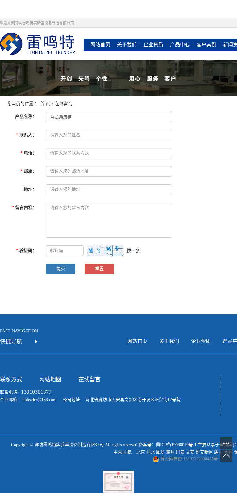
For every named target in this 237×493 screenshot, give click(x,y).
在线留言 (89, 379)
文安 (190, 452)
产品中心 (180, 44)
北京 (140, 452)
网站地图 (50, 379)
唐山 (218, 452)
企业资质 (153, 44)
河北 (150, 452)
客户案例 (206, 44)
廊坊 (160, 452)
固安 (180, 452)
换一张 (133, 250)
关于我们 (127, 44)
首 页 (45, 103)
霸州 (170, 452)
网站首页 (100, 44)
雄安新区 (204, 452)
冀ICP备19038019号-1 (176, 444)
